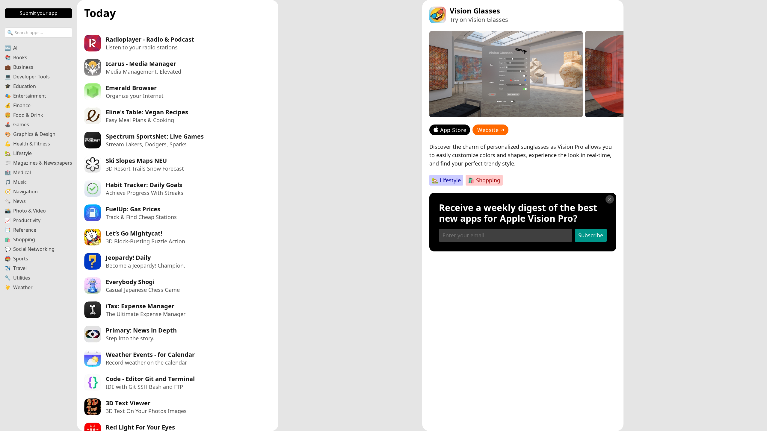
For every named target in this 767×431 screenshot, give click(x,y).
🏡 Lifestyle (446, 180)
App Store (453, 129)
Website (488, 129)
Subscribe (590, 235)
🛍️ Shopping (484, 180)
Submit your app (39, 13)
